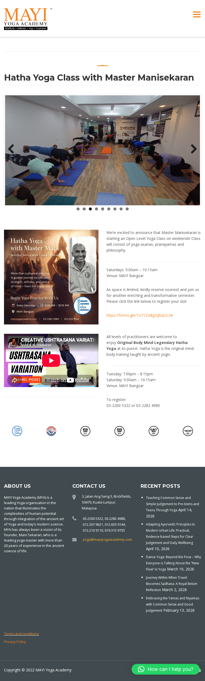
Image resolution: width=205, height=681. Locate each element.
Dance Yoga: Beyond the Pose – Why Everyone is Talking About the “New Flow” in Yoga (173, 563)
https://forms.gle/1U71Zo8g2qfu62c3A (140, 315)
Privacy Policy (15, 641)
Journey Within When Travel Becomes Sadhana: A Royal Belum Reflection (171, 583)
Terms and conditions (21, 633)
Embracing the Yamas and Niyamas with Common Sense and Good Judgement (172, 604)
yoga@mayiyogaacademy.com (107, 539)
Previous (13, 149)
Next (192, 149)
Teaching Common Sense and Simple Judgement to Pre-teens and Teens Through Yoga (172, 503)
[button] (166, 669)
